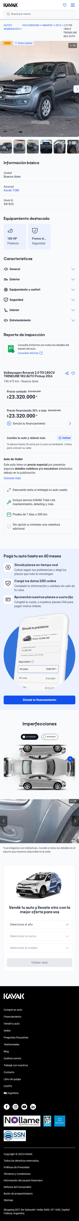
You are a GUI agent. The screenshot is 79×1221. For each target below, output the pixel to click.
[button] (64, 438)
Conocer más (12, 478)
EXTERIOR (31, 737)
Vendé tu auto (12, 1023)
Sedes (7, 1030)
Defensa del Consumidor (17, 1187)
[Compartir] (67, 373)
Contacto (9, 1072)
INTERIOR (51, 737)
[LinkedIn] (33, 1107)
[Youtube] (24, 1107)
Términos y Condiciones (17, 1173)
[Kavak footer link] (14, 998)
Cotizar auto (39, 962)
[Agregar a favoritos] (73, 373)
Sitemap (8, 1200)
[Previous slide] (5, 236)
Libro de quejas (12, 1079)
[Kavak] (9, 5)
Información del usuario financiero (23, 1180)
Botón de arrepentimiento (18, 1193)
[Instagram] (15, 1107)
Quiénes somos (12, 1058)
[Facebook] (7, 1107)
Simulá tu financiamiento (39, 700)
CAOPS (8, 1086)
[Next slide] (73, 236)
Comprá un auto (13, 1009)
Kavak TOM (11, 190)
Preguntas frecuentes (16, 1037)
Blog (6, 1051)
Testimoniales (11, 1044)
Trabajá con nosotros (16, 1065)
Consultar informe (28, 353)
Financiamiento (12, 1016)
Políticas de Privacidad (16, 1167)
